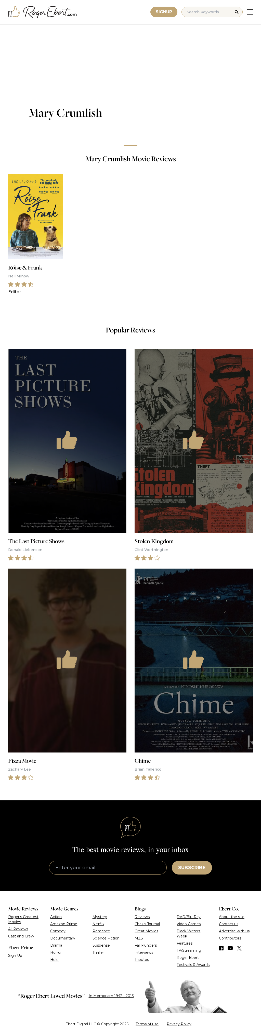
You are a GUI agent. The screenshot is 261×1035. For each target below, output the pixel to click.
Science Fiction (106, 938)
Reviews (142, 917)
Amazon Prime (63, 924)
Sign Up (15, 955)
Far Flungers (146, 945)
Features (184, 943)
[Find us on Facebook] (221, 948)
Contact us (228, 924)
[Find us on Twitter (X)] (239, 948)
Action (56, 917)
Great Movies (146, 931)
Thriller (98, 952)
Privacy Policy (179, 1024)
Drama (56, 945)
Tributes (142, 959)
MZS (139, 938)
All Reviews (18, 929)
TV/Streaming (189, 950)
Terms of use (147, 1024)
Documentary (62, 938)
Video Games (189, 924)
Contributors (230, 938)
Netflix (98, 924)
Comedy (58, 931)
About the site (231, 917)
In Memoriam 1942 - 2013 (111, 995)
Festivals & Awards (193, 964)
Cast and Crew (21, 936)
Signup (164, 11)
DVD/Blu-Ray (189, 917)
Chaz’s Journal (147, 924)
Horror (56, 952)
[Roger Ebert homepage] (42, 12)
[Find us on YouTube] (230, 948)
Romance (101, 931)
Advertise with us (234, 931)
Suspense (101, 945)
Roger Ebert (188, 957)
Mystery (100, 917)
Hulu (54, 959)
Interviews (144, 952)
